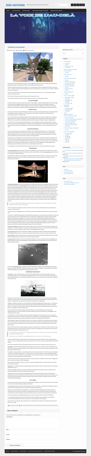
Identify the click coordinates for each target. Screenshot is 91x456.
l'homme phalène (35, 405)
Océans (66, 140)
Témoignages (67, 100)
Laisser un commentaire (29, 50)
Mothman (41, 405)
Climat (66, 135)
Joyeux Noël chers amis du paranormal (71, 160)
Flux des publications (68, 170)
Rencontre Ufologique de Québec (70, 127)
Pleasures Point (47, 405)
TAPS (66, 90)
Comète (66, 63)
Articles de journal (68, 97)
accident (24, 405)
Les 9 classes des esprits (70, 120)
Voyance (66, 126)
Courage (83, 451)
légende (65, 105)
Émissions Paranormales (69, 78)
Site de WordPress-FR (68, 173)
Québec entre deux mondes (56, 10)
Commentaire (9, 416)
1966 (21, 405)
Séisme (66, 142)
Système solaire (68, 66)
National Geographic (69, 85)
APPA (66, 93)
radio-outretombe (67, 114)
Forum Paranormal (16, 10)
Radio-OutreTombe (15, 5)
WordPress (78, 451)
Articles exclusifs (26, 10)
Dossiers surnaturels (69, 81)
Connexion (66, 169)
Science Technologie (68, 131)
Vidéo (66, 72)
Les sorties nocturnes (69, 121)
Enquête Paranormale (69, 83)
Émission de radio (68, 117)
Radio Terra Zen (68, 88)
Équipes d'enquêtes (68, 91)
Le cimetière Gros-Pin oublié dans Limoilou (72, 153)
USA (53, 405)
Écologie (66, 136)
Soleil (66, 64)
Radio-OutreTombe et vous (69, 115)
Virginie (55, 405)
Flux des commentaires (68, 172)
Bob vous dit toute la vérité (69, 69)
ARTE (66, 80)
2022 (66, 129)
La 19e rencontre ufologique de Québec (72, 150)
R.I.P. (66, 87)
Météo (66, 139)
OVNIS (17, 405)
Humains (66, 137)
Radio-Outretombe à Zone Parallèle (71, 158)
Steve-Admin (20, 50)
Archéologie (67, 133)
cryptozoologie (12, 405)
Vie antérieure (68, 103)
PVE (65, 113)
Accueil (7, 10)
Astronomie (66, 61)
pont (51, 405)
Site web (8, 439)
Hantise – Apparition (68, 95)
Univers (66, 67)
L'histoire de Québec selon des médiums (73, 119)
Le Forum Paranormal (68, 181)
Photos (66, 98)
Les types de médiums (69, 123)
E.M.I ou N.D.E (67, 74)
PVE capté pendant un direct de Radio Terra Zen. (73, 155)
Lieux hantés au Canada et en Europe (40, 10)
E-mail (8, 434)
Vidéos (66, 111)
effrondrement (29, 405)
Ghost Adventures (68, 84)
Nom (7, 429)
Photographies (68, 108)
